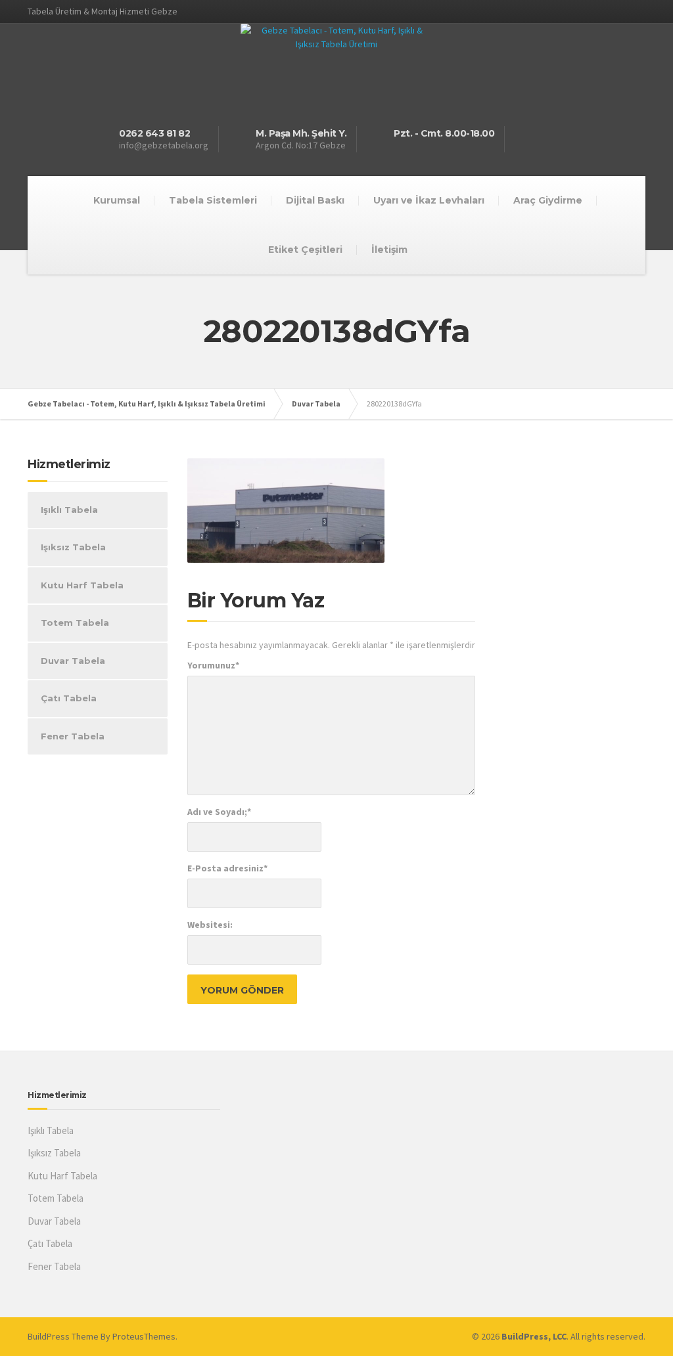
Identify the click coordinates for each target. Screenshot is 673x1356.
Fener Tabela (72, 736)
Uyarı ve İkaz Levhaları (428, 200)
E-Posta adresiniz (227, 868)
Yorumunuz (213, 665)
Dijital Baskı (315, 200)
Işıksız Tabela (73, 547)
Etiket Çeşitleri (305, 249)
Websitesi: (210, 924)
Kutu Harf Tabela (82, 585)
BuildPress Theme (63, 1336)
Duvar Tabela (73, 660)
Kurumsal (116, 200)
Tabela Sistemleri (213, 200)
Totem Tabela (75, 622)
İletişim (389, 249)
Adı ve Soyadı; (219, 812)
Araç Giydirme (547, 200)
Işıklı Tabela (69, 509)
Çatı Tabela (69, 698)
